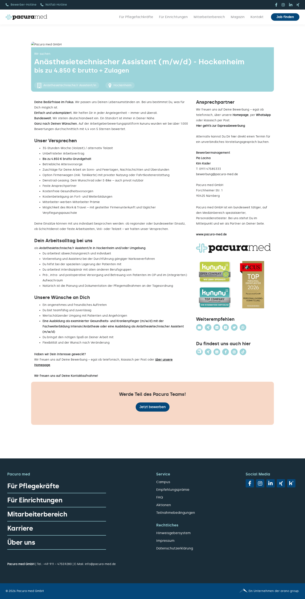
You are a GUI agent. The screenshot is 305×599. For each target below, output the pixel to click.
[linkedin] (290, 5)
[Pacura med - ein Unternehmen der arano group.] (227, 591)
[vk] (291, 483)
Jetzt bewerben (152, 407)
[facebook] (276, 5)
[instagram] (283, 5)
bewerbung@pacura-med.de (217, 174)
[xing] (297, 5)
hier (234, 136)
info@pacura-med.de (100, 564)
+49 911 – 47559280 (58, 564)
